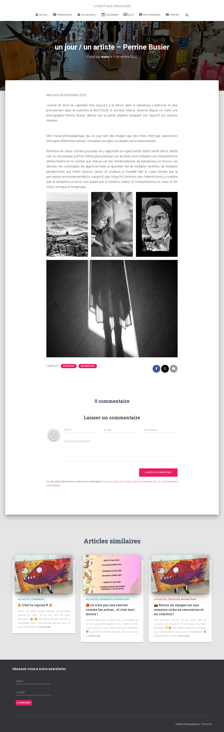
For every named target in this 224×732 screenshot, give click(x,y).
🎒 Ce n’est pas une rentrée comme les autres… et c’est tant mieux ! (110, 609)
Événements (38, 599)
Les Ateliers (87, 15)
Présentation (64, 15)
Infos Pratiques (151, 15)
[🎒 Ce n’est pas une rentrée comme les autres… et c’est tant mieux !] (112, 574)
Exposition (174, 599)
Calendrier (112, 15)
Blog (131, 15)
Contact (174, 15)
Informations (87, 366)
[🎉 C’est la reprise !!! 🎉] (44, 574)
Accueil (43, 15)
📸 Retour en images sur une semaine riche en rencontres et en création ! (179, 609)
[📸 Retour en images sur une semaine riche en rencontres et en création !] (180, 574)
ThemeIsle (206, 724)
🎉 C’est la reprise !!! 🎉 (35, 605)
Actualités (68, 366)
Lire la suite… (45, 627)
